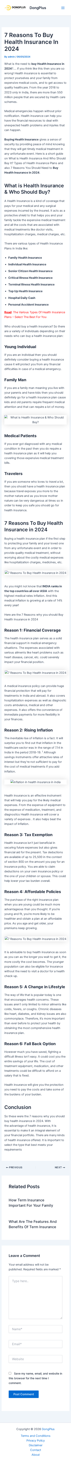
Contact (35, 1450)
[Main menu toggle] (63, 8)
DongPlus (38, 8)
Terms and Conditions (35, 1436)
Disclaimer (35, 1445)
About (36, 1454)
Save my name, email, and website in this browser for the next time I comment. (35, 1378)
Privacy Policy (35, 1440)
